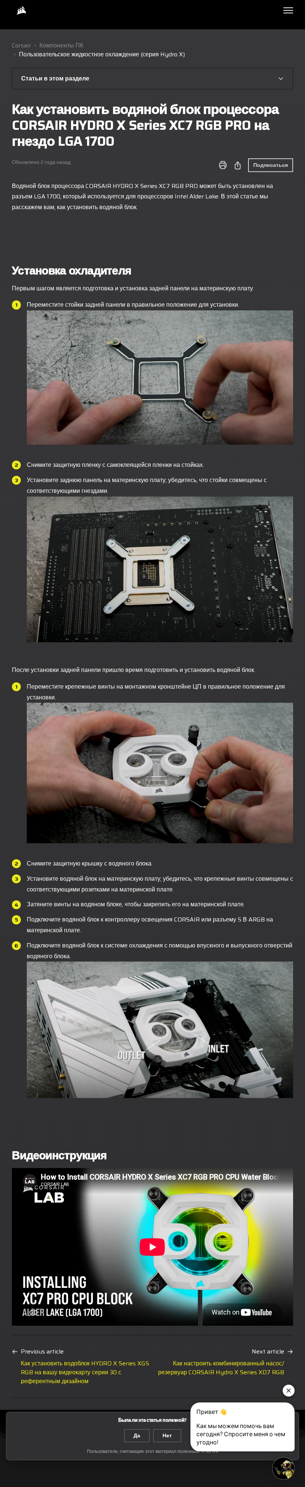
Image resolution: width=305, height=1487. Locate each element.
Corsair (21, 45)
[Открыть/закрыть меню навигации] (288, 10)
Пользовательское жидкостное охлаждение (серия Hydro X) (102, 54)
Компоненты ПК (61, 45)
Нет (167, 1435)
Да (137, 1435)
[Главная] (21, 10)
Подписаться (270, 165)
